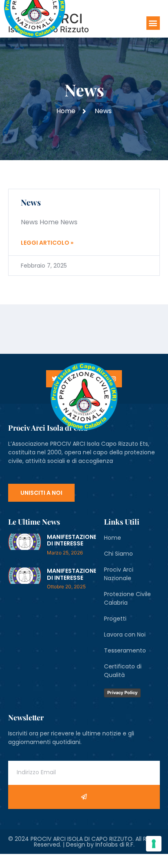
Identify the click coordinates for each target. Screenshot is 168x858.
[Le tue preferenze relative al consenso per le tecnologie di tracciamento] (153, 843)
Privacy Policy (122, 692)
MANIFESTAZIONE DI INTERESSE (72, 540)
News (31, 202)
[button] (153, 23)
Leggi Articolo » (47, 243)
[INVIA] (84, 797)
